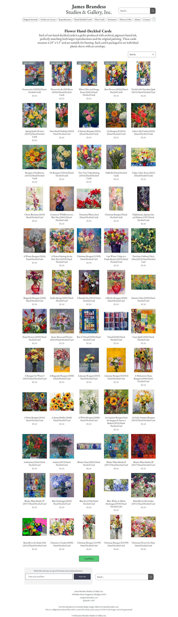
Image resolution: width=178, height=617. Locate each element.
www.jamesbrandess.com (109, 606)
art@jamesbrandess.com (89, 597)
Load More (89, 558)
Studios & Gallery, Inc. (89, 11)
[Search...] (152, 11)
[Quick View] (143, 73)
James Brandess (89, 6)
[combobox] (142, 54)
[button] (65, 19)
